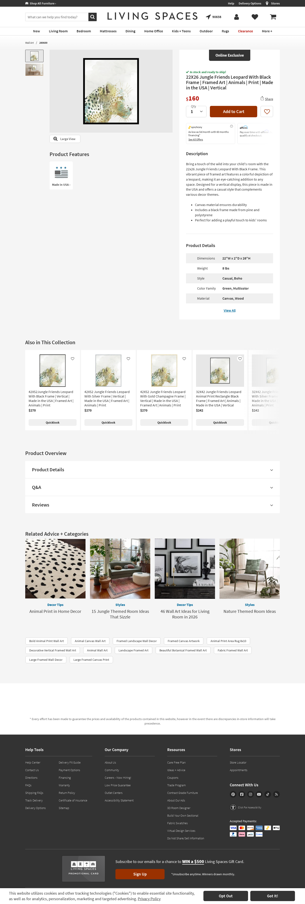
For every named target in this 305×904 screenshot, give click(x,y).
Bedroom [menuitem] (84, 31)
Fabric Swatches (177, 823)
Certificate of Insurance (73, 800)
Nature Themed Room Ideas (250, 611)
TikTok (267, 794)
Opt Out (226, 895)
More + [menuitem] (267, 31)
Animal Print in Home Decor (55, 611)
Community (112, 770)
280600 (43, 42)
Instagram (250, 794)
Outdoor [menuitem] (206, 31)
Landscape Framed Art (133, 650)
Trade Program (176, 785)
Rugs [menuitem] (225, 31)
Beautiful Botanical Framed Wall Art (183, 650)
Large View (67, 139)
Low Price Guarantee (118, 785)
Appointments (238, 770)
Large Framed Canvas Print (91, 660)
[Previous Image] (53, 91)
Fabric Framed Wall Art (233, 650)
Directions (31, 778)
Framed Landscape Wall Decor (137, 641)
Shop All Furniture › (42, 3)
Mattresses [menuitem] (108, 31)
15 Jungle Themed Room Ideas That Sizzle (120, 614)
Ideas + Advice (176, 770)
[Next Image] (169, 91)
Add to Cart (233, 111)
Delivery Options (250, 3)
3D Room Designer (178, 808)
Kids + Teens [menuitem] (181, 31)
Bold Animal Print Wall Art (46, 641)
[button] (245, 807)
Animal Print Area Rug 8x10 (228, 641)
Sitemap (64, 808)
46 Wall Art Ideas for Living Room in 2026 (185, 614)
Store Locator (238, 762)
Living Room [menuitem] (58, 31)
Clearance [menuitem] (245, 31)
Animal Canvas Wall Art (90, 641)
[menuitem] (273, 16)
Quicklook (52, 422)
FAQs (28, 785)
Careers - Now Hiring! (118, 778)
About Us (110, 762)
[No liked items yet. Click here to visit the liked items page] (255, 16)
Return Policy (67, 793)
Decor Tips (55, 604)
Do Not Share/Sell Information (185, 838)
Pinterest (233, 794)
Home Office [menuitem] (153, 31)
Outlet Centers (114, 793)
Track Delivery (34, 800)
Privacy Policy (149, 898)
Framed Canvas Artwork (184, 641)
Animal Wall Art (97, 650)
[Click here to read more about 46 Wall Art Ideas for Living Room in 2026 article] (185, 569)
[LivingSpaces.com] (152, 16)
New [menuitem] (36, 31)
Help (231, 3)
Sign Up (140, 874)
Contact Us (32, 770)
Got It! (272, 895)
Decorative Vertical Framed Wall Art (52, 650)
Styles (120, 604)
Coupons (172, 778)
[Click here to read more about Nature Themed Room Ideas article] (249, 569)
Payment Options (69, 770)
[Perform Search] (92, 17)
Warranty (64, 785)
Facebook (241, 794)
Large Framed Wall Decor (46, 660)
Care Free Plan (176, 762)
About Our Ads (176, 800)
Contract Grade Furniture (182, 793)
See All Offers (195, 139)
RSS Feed (276, 794)
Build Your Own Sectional (182, 815)
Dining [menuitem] (130, 31)
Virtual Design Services (181, 831)
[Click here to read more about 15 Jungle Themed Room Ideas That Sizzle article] (120, 569)
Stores (275, 3)
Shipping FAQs (34, 793)
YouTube (259, 794)
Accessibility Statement (119, 800)
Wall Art (29, 42)
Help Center (32, 762)
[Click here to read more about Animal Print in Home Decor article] (55, 569)
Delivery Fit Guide (70, 762)
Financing (65, 778)
